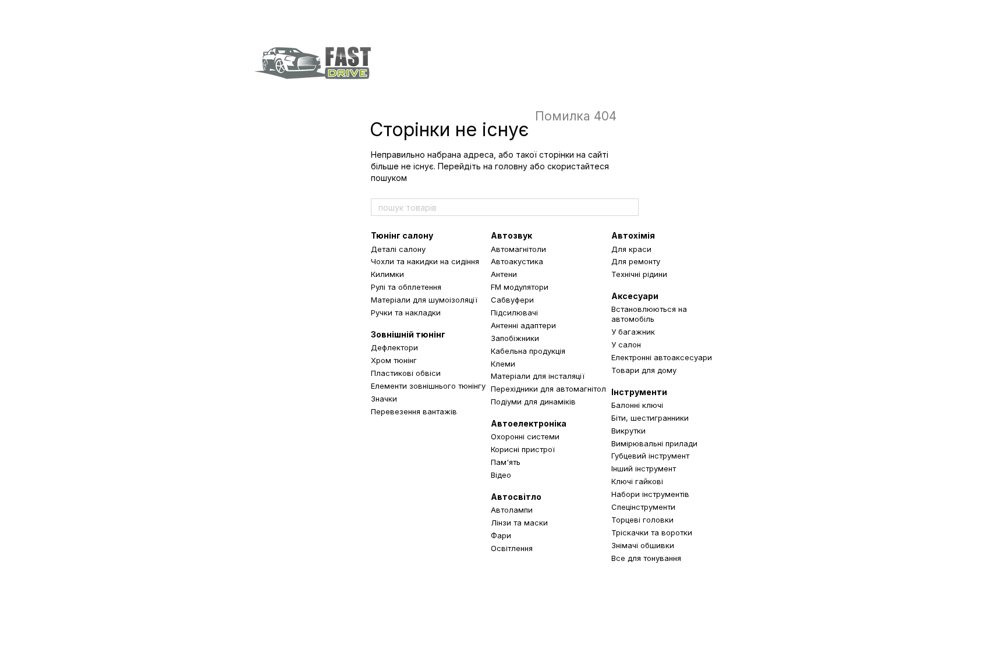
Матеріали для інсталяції (538, 376)
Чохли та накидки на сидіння (425, 261)
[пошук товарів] (629, 207)
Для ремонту (635, 261)
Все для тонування (646, 558)
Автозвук (511, 235)
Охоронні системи (525, 436)
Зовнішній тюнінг (408, 334)
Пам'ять (505, 462)
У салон (626, 344)
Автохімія (633, 235)
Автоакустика (517, 261)
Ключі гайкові (637, 481)
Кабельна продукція (528, 351)
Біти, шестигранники (650, 417)
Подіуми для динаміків (533, 401)
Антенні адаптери (523, 325)
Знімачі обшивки (642, 545)
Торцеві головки (642, 519)
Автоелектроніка (528, 423)
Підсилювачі (514, 312)
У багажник (633, 331)
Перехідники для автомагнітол (548, 388)
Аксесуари (634, 296)
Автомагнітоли (518, 249)
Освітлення (512, 548)
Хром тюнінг (394, 360)
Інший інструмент (643, 468)
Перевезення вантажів (414, 411)
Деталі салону (398, 249)
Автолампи (512, 509)
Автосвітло (516, 497)
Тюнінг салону (402, 235)
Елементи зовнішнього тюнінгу (428, 385)
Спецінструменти (643, 507)
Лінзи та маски (519, 522)
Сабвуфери (512, 299)
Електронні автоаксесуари (661, 357)
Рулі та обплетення (406, 287)
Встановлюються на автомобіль (649, 314)
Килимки (387, 274)
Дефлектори (394, 347)
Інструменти (639, 392)
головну (511, 166)
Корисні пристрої (523, 449)
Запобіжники (515, 338)
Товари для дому (643, 370)
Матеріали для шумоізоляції (424, 299)
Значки (384, 398)
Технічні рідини (639, 274)
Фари (501, 535)
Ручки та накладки (406, 312)
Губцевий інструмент (650, 455)
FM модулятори (519, 287)
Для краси (631, 249)
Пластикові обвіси (406, 373)
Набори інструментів (650, 494)
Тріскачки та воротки (651, 532)
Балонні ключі (637, 405)
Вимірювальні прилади (654, 443)
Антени (504, 274)
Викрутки (628, 430)
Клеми (503, 363)
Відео (501, 474)
